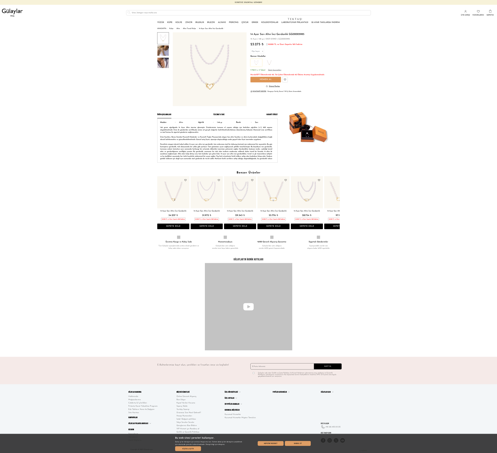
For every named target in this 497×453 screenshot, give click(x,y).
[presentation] (159, 202)
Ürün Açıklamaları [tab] (164, 114)
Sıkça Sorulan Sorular (185, 422)
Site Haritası (133, 413)
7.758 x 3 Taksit (257, 70)
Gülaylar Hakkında (134, 392)
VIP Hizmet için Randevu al (188, 429)
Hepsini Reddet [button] (270, 443)
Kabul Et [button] (298, 443)
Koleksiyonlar (269, 22)
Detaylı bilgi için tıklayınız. (215, 444)
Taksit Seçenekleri (274, 70)
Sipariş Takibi (182, 406)
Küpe (169, 22)
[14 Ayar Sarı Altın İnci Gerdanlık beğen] (285, 79)
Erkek (255, 22)
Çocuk (245, 22)
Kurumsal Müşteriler (232, 410)
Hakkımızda (133, 396)
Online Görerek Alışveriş (186, 396)
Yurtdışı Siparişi (183, 409)
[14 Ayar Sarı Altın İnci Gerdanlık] (173, 192)
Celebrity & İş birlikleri (137, 403)
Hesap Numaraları (184, 416)
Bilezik (211, 22)
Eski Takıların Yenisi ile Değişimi (141, 409)
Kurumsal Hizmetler (233, 414)
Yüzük (160, 22)
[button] (188, 448)
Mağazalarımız (134, 400)
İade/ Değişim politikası (186, 419)
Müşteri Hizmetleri (183, 392)
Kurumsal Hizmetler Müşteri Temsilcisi (240, 418)
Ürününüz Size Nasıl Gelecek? (189, 413)
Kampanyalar (133, 417)
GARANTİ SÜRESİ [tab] (272, 114)
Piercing (233, 22)
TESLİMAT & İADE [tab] (219, 114)
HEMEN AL (266, 79)
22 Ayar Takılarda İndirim (325, 22)
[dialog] (248, 443)
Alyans (222, 22)
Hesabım (131, 429)
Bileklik (199, 22)
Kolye (179, 22)
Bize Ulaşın (181, 400)
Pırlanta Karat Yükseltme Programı (143, 406)
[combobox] (257, 51)
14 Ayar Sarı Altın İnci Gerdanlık (173, 211)
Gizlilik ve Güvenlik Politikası (188, 432)
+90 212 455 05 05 (333, 427)
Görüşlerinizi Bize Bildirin (187, 425)
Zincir (188, 22)
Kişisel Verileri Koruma (186, 403)
